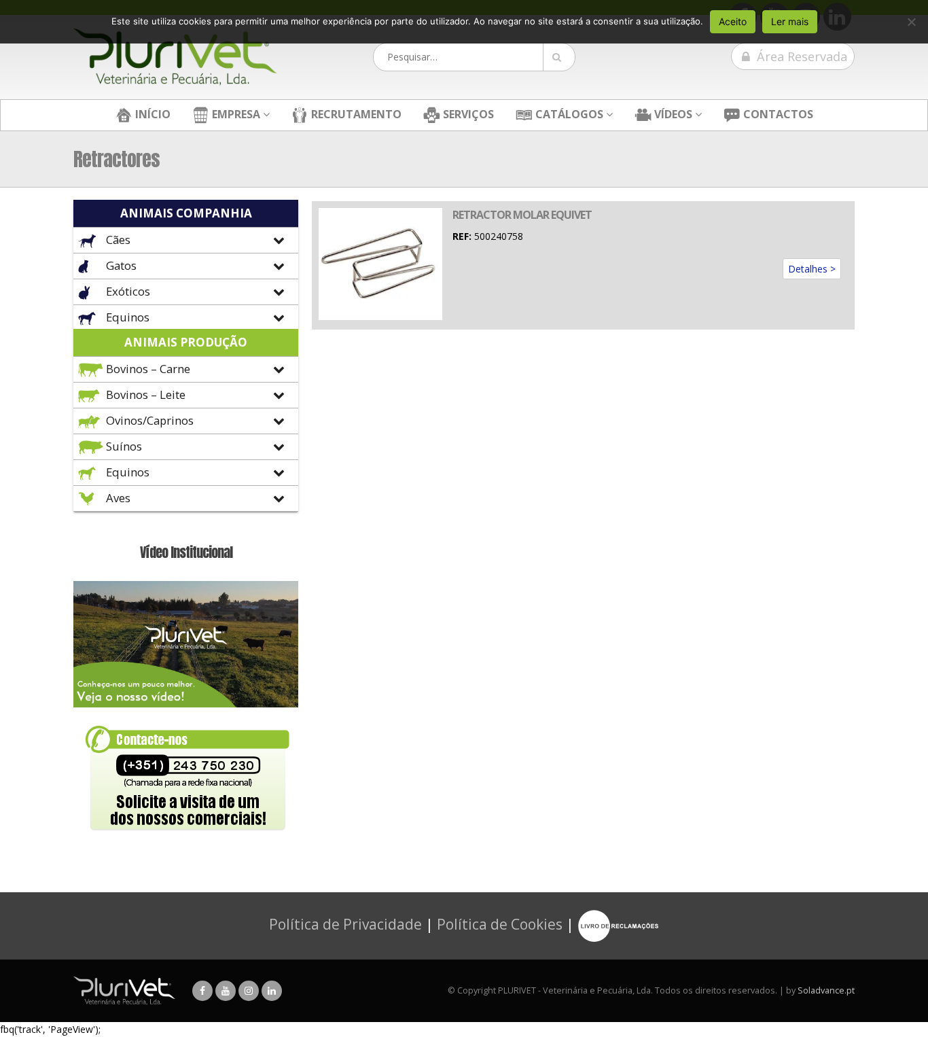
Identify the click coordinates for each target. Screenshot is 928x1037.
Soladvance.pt (826, 990)
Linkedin (272, 991)
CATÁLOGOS (568, 114)
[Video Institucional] (185, 643)
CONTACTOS (776, 114)
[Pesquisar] (559, 57)
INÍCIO (151, 114)
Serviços (467, 114)
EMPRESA (234, 114)
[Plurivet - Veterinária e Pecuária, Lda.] (175, 57)
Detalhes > (812, 268)
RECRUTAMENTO (354, 114)
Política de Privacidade (345, 924)
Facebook (202, 991)
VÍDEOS (672, 114)
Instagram (248, 991)
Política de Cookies (500, 924)
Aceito (733, 21)
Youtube (225, 991)
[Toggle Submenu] (185, 240)
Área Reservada (800, 56)
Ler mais (789, 21)
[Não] (911, 22)
